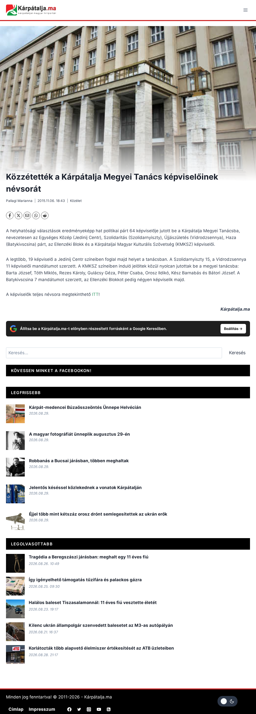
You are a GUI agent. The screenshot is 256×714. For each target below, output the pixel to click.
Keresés (237, 352)
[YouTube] (98, 709)
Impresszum (42, 709)
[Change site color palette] (228, 701)
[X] (18, 215)
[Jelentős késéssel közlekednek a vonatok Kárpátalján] (15, 494)
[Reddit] (44, 215)
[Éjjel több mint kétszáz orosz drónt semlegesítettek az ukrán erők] (15, 520)
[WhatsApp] (36, 215)
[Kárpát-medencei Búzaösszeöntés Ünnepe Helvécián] (15, 413)
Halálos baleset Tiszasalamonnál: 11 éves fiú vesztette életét (93, 602)
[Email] (27, 215)
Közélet (76, 201)
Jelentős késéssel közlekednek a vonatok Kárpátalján (85, 487)
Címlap (16, 709)
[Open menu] (245, 10)
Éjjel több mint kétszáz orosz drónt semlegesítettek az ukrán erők (98, 514)
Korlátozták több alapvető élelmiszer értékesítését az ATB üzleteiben (101, 648)
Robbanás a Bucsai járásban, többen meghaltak (79, 460)
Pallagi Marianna (19, 201)
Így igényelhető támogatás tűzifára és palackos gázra (85, 579)
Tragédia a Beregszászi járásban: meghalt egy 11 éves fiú (88, 556)
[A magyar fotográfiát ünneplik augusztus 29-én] (15, 440)
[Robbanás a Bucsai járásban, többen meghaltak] (15, 467)
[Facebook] (10, 215)
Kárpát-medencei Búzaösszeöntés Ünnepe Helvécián (85, 407)
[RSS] (108, 709)
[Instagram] (89, 709)
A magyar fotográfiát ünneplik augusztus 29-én (79, 434)
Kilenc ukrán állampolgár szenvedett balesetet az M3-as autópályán (101, 625)
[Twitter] (79, 709)
